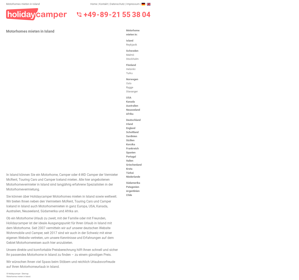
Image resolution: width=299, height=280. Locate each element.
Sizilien (130, 140)
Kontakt (103, 3)
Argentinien (133, 190)
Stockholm (132, 58)
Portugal (131, 156)
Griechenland (134, 164)
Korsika (130, 144)
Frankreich (132, 148)
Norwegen (132, 79)
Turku (129, 73)
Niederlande (133, 176)
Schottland (132, 132)
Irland (129, 124)
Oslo (128, 83)
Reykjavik (131, 44)
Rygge (129, 87)
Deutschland (133, 119)
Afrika (129, 113)
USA (128, 97)
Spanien (130, 152)
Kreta (129, 168)
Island (129, 40)
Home (93, 3)
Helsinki (130, 69)
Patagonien (132, 186)
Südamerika (133, 182)
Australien (132, 105)
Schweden (132, 50)
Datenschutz (117, 3)
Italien (129, 160)
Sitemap (25, 274)
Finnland (131, 65)
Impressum (133, 3)
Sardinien (131, 136)
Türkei (130, 172)
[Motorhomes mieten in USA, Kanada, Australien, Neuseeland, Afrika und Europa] (36, 14)
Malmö (130, 54)
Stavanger (132, 91)
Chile (129, 195)
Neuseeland (133, 109)
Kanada (130, 101)
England (130, 128)
